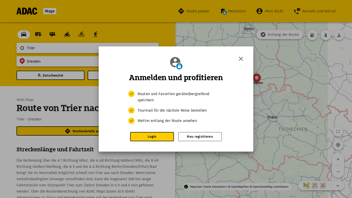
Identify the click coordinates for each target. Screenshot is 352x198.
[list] (176, 107)
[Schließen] (241, 59)
